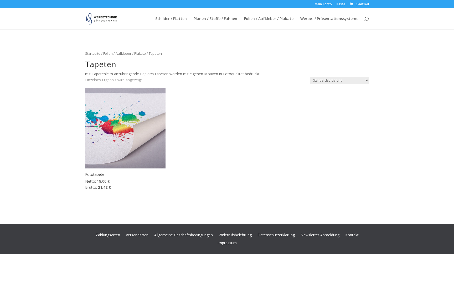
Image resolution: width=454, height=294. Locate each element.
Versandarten (137, 234)
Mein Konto (323, 4)
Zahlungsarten (108, 234)
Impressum (227, 242)
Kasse (341, 4)
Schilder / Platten (171, 19)
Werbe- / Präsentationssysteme (329, 19)
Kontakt (352, 234)
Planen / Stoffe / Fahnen (215, 19)
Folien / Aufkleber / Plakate (268, 19)
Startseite (92, 53)
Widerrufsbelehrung (235, 234)
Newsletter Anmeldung (320, 234)
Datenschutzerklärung (276, 234)
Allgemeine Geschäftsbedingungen (183, 234)
